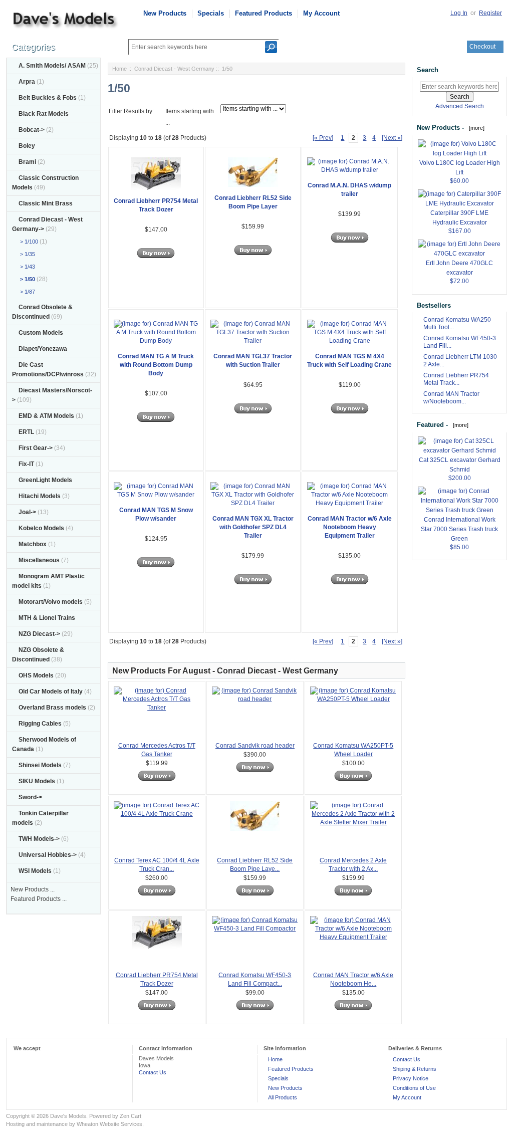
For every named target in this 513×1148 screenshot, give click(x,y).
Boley (27, 145)
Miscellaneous (39, 560)
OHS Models (36, 675)
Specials (210, 13)
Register (490, 13)
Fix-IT (26, 464)
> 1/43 (26, 267)
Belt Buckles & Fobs (48, 97)
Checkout (482, 47)
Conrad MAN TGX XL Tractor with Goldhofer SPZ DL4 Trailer (253, 527)
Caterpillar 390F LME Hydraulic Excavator (459, 217)
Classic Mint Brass (46, 203)
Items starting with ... (189, 117)
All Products (282, 1097)
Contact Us (152, 1072)
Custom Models (41, 332)
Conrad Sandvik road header (255, 746)
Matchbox (33, 544)
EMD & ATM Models (46, 415)
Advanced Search (459, 106)
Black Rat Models (44, 113)
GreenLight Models (45, 480)
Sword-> (30, 797)
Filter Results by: (131, 111)
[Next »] (392, 137)
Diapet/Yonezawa (43, 348)
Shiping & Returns (414, 1069)
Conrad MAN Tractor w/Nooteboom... (451, 397)
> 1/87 (26, 292)
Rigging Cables (40, 723)
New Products (164, 13)
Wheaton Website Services (109, 1124)
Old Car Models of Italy (51, 691)
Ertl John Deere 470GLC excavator (459, 268)
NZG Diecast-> (39, 633)
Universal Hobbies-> (48, 854)
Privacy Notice (410, 1078)
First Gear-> (36, 447)
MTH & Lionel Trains (47, 617)
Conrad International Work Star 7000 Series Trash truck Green (459, 529)
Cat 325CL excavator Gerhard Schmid (459, 464)
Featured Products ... (39, 898)
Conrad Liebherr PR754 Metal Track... (456, 379)
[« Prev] (323, 137)
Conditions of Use (414, 1088)
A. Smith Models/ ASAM (52, 65)
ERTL (26, 431)
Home (119, 69)
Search (427, 70)
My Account (321, 13)
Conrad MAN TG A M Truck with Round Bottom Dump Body (156, 365)
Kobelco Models (41, 528)
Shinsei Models (40, 765)
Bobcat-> (32, 129)
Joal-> (27, 512)
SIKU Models (37, 781)
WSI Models (35, 870)
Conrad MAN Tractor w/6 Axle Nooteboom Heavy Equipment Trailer (350, 527)
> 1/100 (27, 242)
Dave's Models (68, 1116)
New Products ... (33, 889)
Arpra (27, 81)
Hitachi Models (40, 496)
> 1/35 (26, 254)
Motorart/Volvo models (51, 601)
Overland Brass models (52, 707)
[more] (475, 128)
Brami (27, 161)
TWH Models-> (39, 838)
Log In (458, 13)
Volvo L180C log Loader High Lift (459, 167)
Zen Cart (130, 1116)
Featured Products (263, 13)
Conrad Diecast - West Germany (174, 69)
